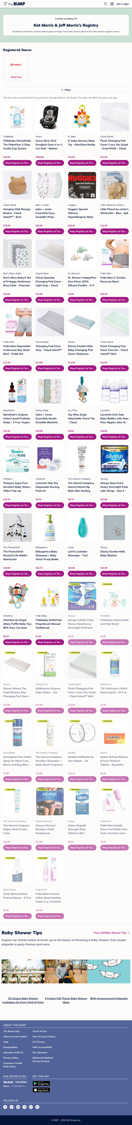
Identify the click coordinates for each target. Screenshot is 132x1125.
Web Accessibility (42, 1047)
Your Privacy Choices (44, 1036)
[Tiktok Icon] (12, 1107)
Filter (68, 90)
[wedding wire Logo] (19, 1085)
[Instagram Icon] (18, 1107)
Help (5, 1041)
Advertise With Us (13, 1052)
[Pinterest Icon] (24, 1107)
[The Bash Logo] (21, 1082)
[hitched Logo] (6, 1085)
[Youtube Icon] (31, 1107)
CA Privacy (39, 1041)
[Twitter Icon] (37, 1107)
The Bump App (11, 1031)
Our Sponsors (40, 1052)
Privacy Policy (11, 1057)
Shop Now (16, 77)
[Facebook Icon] (5, 1107)
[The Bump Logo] (16, 3)
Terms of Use (40, 1031)
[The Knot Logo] (8, 1082)
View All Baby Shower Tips (110, 932)
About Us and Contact (15, 1036)
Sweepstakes (10, 1047)
